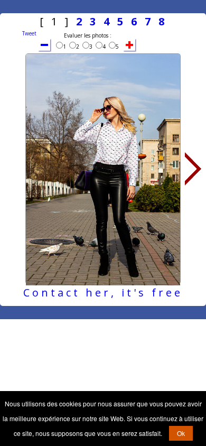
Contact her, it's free (103, 292)
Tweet (29, 33)
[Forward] (193, 169)
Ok (181, 433)
